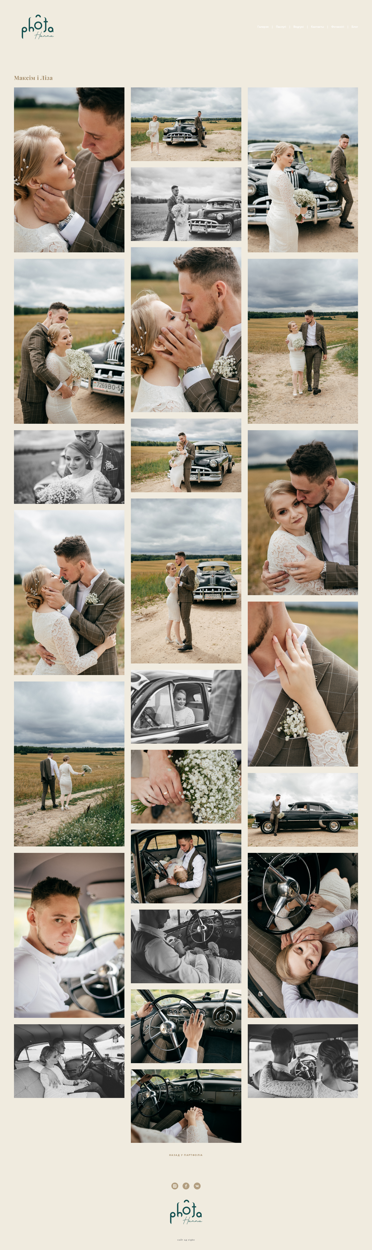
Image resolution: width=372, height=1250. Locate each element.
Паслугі (281, 26)
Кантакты (317, 26)
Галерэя (263, 26)
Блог (355, 26)
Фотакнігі (337, 26)
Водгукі (298, 26)
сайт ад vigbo (186, 1240)
